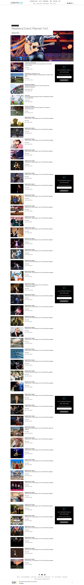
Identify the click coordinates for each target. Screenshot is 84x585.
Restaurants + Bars (33, 1)
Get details (21, 583)
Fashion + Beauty (46, 3)
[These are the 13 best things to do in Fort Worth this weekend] (17, 276)
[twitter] (69, 3)
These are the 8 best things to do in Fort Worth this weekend (39, 261)
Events (51, 3)
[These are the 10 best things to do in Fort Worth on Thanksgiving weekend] (17, 288)
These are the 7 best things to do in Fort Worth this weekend (39, 218)
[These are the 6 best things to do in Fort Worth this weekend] (17, 243)
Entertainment (45, 1)
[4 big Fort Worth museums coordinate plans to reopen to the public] (17, 78)
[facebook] (67, 3)
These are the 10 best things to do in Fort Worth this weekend (39, 140)
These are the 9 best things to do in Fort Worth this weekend (39, 129)
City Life (40, 1)
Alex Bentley (27, 67)
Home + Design (39, 3)
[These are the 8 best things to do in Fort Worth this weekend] (17, 265)
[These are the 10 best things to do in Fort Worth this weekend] (17, 144)
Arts (59, 1)
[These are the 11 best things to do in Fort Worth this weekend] (17, 122)
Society (34, 3)
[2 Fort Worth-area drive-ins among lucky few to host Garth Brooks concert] (17, 67)
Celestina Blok (27, 100)
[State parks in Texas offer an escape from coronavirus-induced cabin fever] (17, 111)
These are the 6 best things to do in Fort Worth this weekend (39, 239)
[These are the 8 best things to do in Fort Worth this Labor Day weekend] (17, 431)
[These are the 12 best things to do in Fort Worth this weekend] (17, 310)
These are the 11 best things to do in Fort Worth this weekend (39, 118)
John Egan (26, 111)
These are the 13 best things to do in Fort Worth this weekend (39, 272)
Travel (51, 1)
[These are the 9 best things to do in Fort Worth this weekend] (17, 133)
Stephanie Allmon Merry (29, 89)
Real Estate (55, 1)
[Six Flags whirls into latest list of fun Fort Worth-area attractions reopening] (17, 89)
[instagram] (71, 3)
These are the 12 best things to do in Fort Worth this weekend (39, 306)
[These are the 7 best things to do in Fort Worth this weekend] (17, 221)
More (54, 3)
